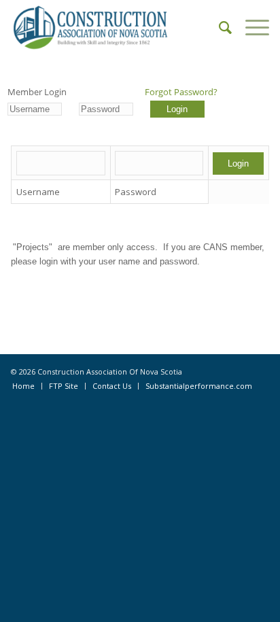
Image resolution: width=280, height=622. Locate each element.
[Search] (218, 27)
